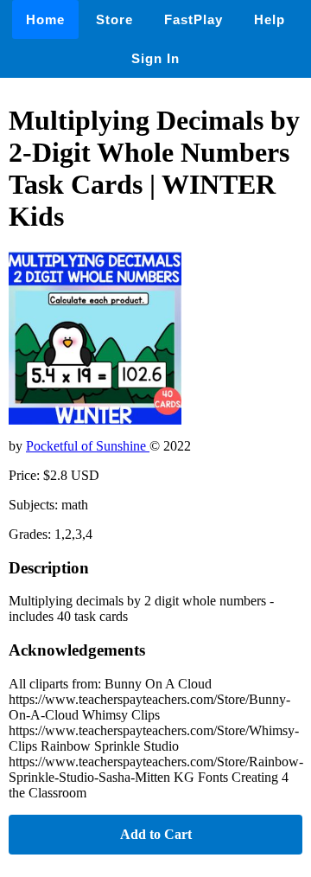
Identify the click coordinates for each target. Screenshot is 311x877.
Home (45, 19)
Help (269, 19)
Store (114, 19)
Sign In (155, 58)
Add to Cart (156, 834)
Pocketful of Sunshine (87, 445)
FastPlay (193, 19)
